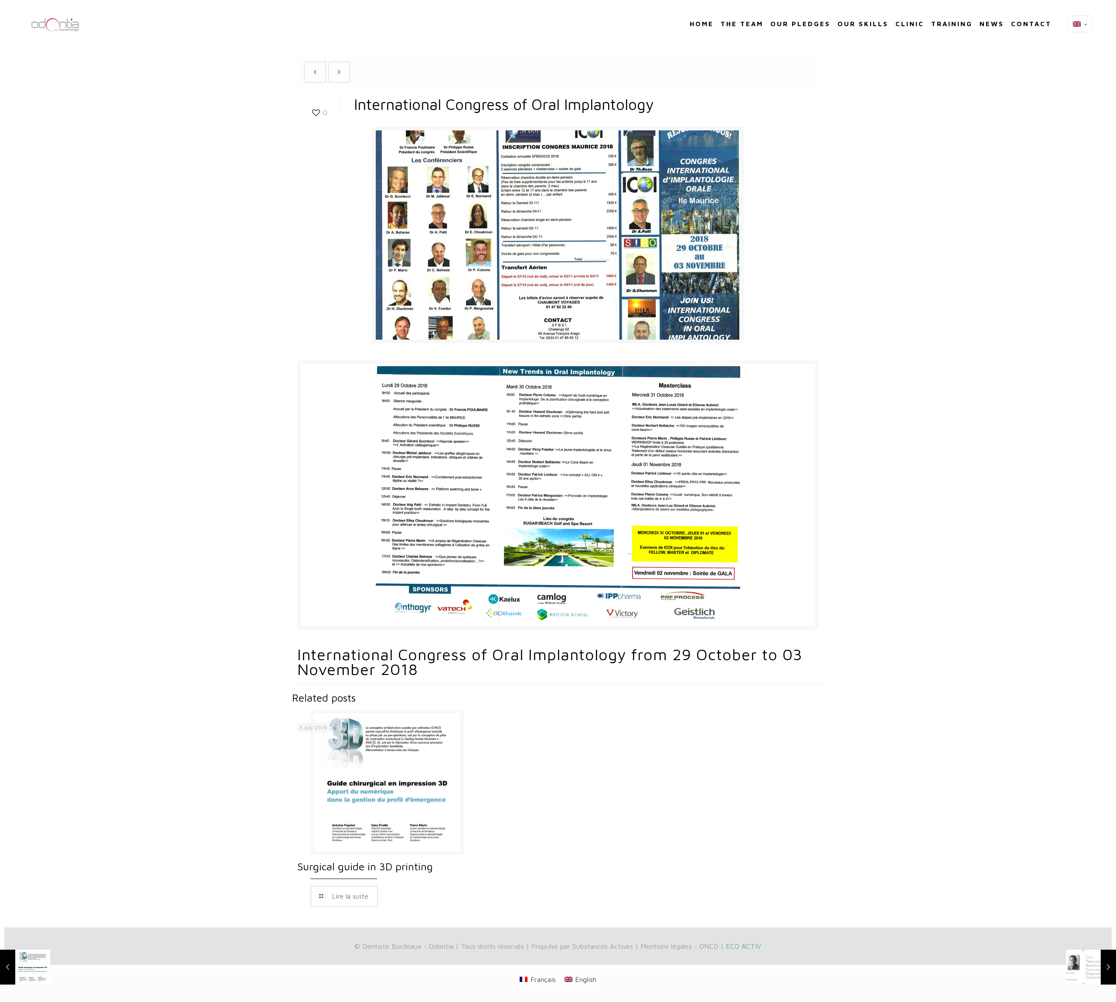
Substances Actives (602, 946)
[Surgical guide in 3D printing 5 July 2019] (25, 967)
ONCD (708, 946)
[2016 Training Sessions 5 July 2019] (1091, 967)
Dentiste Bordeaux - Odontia (407, 946)
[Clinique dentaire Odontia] (55, 17)
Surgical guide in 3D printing (365, 866)
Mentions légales (666, 946)
